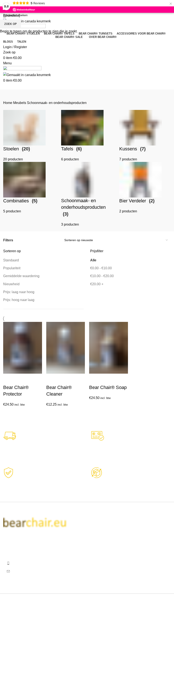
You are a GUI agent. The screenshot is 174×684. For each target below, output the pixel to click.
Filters (8, 240)
